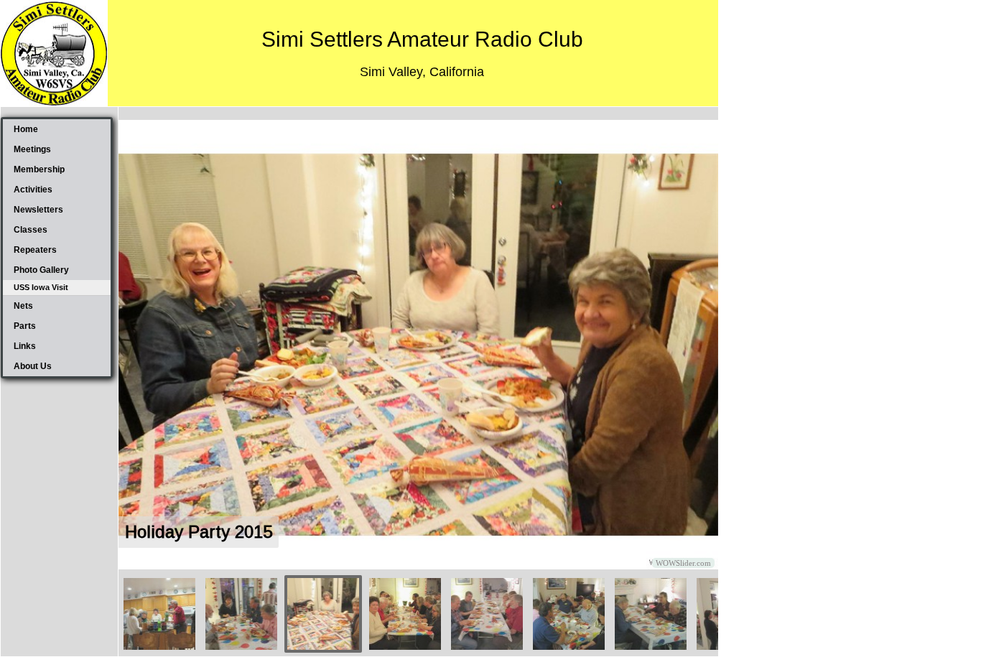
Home (26, 129)
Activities (33, 190)
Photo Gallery (41, 270)
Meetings (32, 149)
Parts (25, 326)
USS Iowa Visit (41, 287)
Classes (30, 230)
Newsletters (38, 210)
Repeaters (35, 250)
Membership (39, 169)
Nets (23, 306)
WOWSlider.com (683, 563)
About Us (33, 366)
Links (25, 346)
